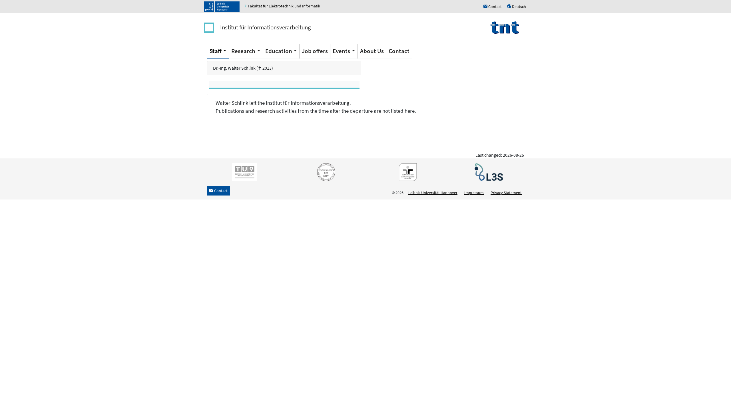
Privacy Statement (506, 192)
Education (278, 51)
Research (243, 51)
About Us (372, 51)
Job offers (315, 51)
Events (341, 51)
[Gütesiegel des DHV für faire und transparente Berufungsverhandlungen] (325, 171)
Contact (399, 51)
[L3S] (488, 171)
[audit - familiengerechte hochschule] (406, 171)
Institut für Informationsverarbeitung (265, 27)
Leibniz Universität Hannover (432, 192)
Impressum (474, 192)
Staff (216, 51)
